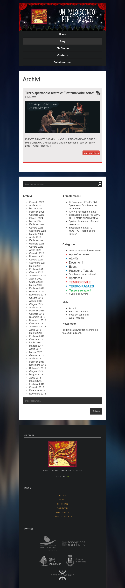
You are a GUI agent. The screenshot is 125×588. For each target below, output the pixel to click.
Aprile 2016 (35, 358)
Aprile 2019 (35, 307)
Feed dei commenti (79, 314)
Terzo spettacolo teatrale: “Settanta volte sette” (59, 93)
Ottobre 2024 (36, 218)
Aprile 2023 (35, 237)
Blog (62, 41)
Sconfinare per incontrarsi (82, 274)
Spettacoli (75, 278)
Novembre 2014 (37, 393)
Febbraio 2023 (36, 240)
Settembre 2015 (37, 368)
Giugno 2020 (36, 281)
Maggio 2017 (36, 345)
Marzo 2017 (35, 352)
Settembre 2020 (37, 275)
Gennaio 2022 (36, 253)
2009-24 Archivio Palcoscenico (85, 250)
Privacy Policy (62, 516)
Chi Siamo (62, 48)
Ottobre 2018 (36, 323)
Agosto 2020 (35, 278)
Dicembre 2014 (37, 390)
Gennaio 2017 (36, 355)
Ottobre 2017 (36, 339)
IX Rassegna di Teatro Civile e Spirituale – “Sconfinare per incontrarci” (84, 205)
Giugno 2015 (36, 371)
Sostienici (62, 512)
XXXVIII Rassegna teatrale (82, 211)
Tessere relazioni (80, 290)
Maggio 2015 (36, 374)
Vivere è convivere (78, 293)
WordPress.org (76, 317)
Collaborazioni (62, 62)
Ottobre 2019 (36, 297)
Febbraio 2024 (36, 224)
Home (62, 34)
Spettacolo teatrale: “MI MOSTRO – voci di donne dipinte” (82, 231)
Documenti (76, 262)
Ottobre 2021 (36, 259)
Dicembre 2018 (37, 316)
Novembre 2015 (37, 364)
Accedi (72, 308)
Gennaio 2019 (36, 313)
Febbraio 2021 (36, 269)
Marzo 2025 (35, 208)
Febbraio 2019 (36, 310)
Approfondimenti (79, 254)
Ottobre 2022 (36, 246)
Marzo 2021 (35, 265)
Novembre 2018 (37, 320)
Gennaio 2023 (36, 243)
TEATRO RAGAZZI (81, 286)
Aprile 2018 (35, 329)
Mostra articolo (91, 153)
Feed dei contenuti (78, 311)
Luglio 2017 (35, 342)
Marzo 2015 (35, 380)
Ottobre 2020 (36, 272)
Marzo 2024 (35, 221)
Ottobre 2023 (36, 227)
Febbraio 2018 (36, 336)
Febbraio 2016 (36, 361)
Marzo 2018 (35, 332)
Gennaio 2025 (36, 214)
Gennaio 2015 (36, 387)
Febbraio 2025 (36, 211)
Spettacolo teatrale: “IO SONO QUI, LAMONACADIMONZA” (84, 216)
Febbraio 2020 (36, 288)
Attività (73, 258)
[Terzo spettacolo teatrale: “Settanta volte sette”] (62, 134)
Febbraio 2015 (36, 384)
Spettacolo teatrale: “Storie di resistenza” (84, 223)
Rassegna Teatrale (81, 270)
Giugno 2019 (36, 304)
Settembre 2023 (37, 230)
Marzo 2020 (35, 285)
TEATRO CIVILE (80, 282)
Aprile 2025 (35, 205)
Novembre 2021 (37, 256)
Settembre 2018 (37, 326)
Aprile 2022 (35, 249)
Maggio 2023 (36, 234)
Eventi (73, 266)
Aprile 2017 (35, 348)
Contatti (62, 55)
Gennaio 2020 (36, 291)
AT (67, 476)
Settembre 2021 (37, 262)
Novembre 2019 (37, 294)
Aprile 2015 (35, 377)
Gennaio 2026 (36, 202)
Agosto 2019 (35, 300)
